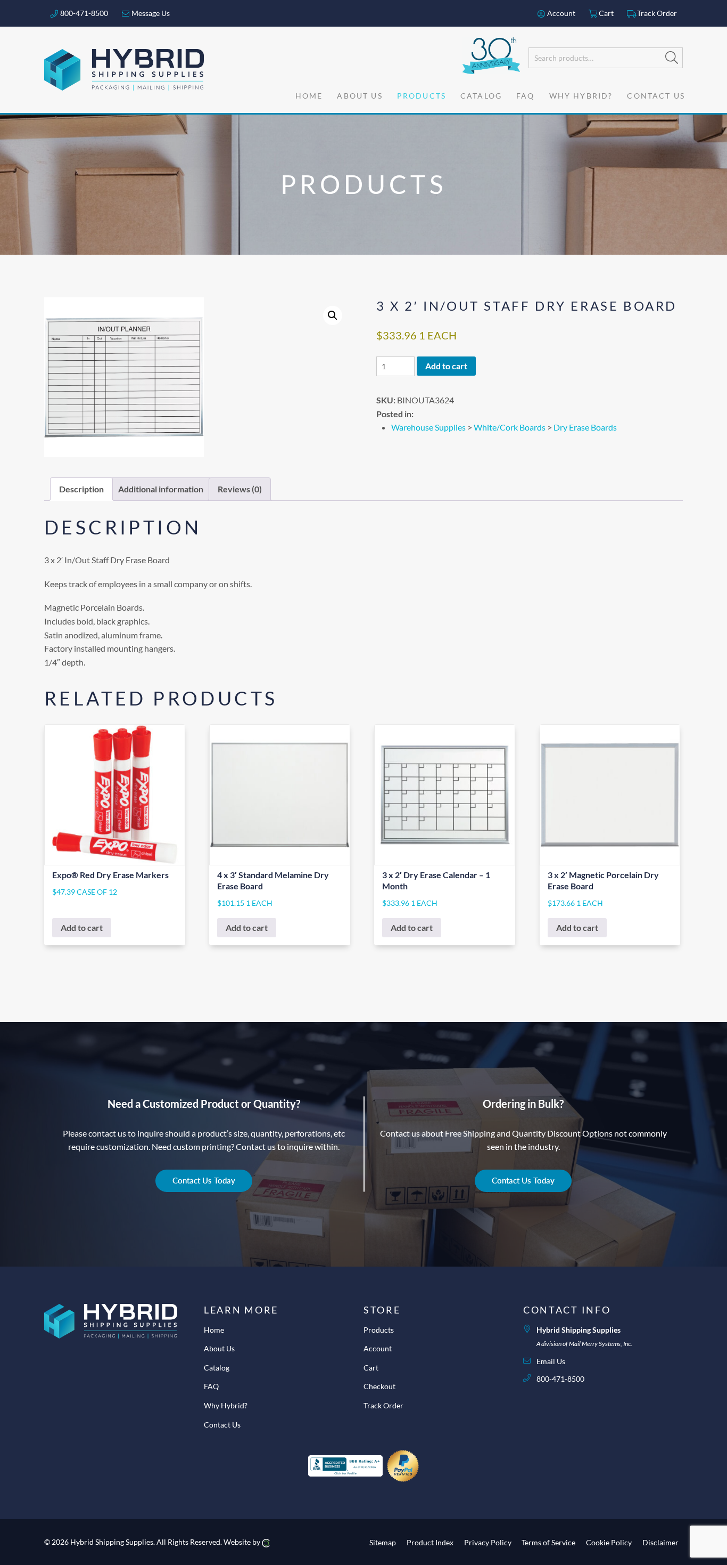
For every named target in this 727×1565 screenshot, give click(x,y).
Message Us (150, 13)
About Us (219, 1348)
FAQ (211, 1386)
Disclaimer (660, 1541)
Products (378, 1329)
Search (671, 57)
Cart (605, 13)
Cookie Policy (609, 1541)
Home (214, 1329)
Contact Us (222, 1424)
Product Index (430, 1541)
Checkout (379, 1386)
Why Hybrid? (225, 1405)
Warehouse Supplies (428, 427)
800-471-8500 (83, 13)
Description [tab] (81, 489)
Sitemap (382, 1541)
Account (560, 13)
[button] (332, 315)
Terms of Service (548, 1541)
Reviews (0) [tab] (240, 489)
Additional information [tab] (160, 489)
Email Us (550, 1361)
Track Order (656, 13)
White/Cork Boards (510, 427)
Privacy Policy (487, 1541)
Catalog (216, 1367)
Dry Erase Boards (585, 427)
